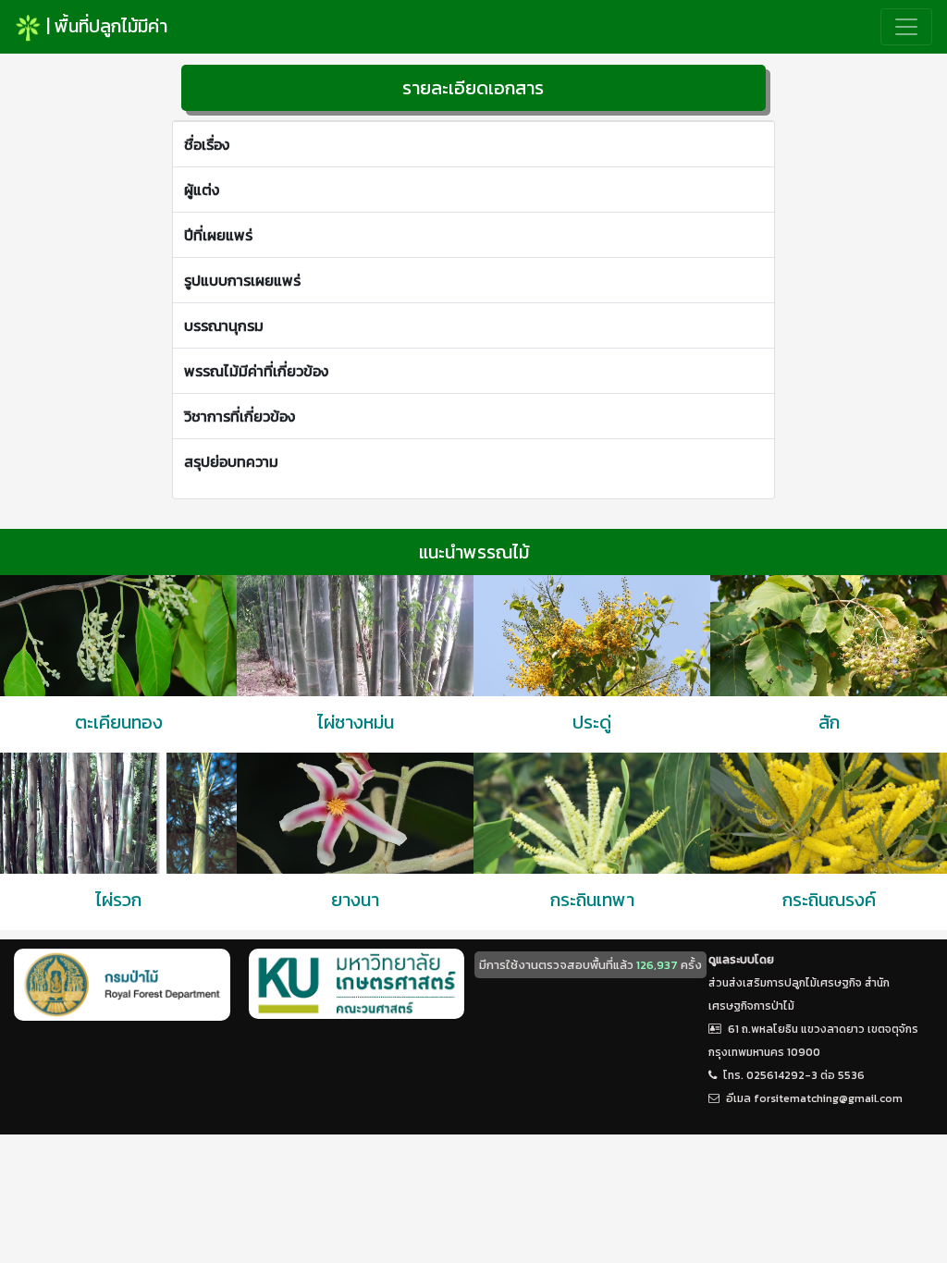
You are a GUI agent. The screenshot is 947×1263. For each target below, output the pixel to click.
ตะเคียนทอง (119, 722)
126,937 (657, 965)
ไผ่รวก (118, 900)
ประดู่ (591, 722)
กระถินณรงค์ (829, 900)
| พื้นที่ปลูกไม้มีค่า (104, 26)
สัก (829, 722)
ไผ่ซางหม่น (355, 722)
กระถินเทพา (592, 900)
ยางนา (355, 900)
